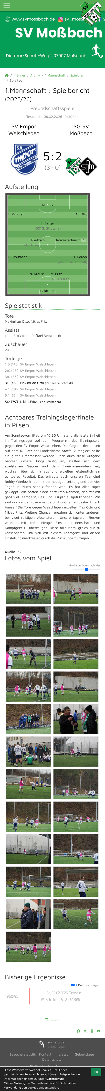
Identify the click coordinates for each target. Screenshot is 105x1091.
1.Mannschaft (55, 75)
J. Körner (80, 257)
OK (96, 1072)
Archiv (35, 75)
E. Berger (48, 223)
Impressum (63, 1054)
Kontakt (45, 1054)
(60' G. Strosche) (48, 228)
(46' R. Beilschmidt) (72, 262)
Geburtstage (84, 1054)
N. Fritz (47, 205)
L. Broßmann (18, 257)
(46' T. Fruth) (61, 279)
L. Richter (47, 290)
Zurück (54, 1019)
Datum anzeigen (89, 985)
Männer (19, 75)
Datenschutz (51, 1059)
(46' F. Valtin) (34, 245)
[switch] (74, 985)
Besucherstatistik (23, 1054)
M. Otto (81, 214)
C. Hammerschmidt (67, 240)
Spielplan (77, 75)
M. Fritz (56, 274)
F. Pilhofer (16, 214)
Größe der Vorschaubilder (84, 565)
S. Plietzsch (36, 240)
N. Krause (37, 274)
